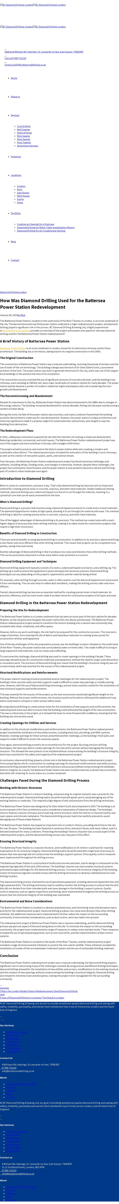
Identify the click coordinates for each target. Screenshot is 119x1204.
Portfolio (16, 213)
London (21, 186)
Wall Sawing (23, 129)
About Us (11, 1087)
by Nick (21, 315)
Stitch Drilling (24, 132)
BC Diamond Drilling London (21, 1084)
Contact (15, 260)
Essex (20, 202)
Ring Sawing (23, 139)
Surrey (20, 199)
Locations (16, 175)
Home (14, 78)
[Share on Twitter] (1, 984)
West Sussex (23, 196)
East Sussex (23, 192)
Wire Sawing (23, 136)
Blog (13, 241)
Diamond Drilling (9, 292)
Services (15, 115)
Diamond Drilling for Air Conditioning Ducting (41, 230)
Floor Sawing (24, 142)
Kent (19, 189)
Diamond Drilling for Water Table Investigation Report (46, 227)
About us (15, 96)
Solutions (16, 156)
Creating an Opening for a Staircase (35, 224)
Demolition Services (27, 145)
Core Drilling (24, 126)
